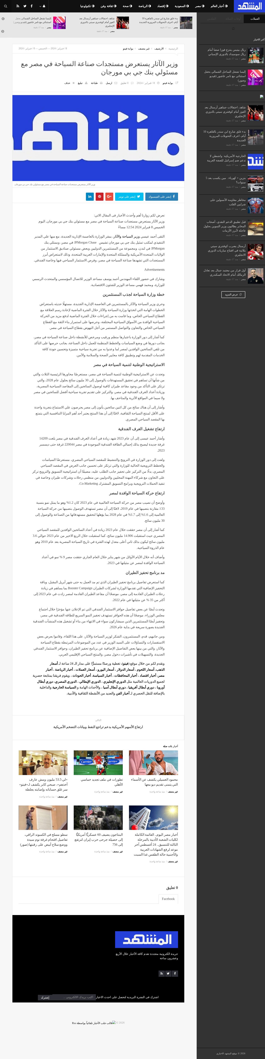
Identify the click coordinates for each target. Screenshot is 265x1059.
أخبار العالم (218, 6)
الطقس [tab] (211, 18)
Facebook (168, 899)
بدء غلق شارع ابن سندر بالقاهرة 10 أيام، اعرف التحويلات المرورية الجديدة (224, 136)
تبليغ (80, 83)
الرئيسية (173, 48)
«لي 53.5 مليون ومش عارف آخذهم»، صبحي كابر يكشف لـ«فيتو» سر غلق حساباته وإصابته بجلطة (43, 784)
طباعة (94, 83)
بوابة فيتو (128, 48)
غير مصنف (144, 48)
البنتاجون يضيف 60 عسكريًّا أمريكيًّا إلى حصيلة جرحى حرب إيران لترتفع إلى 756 (99, 839)
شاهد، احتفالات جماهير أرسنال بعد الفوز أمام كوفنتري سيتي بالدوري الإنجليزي (225, 112)
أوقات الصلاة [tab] (233, 18)
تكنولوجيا (86, 6)
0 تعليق (124, 83)
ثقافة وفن (107, 6)
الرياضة (144, 6)
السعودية (181, 6)
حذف (67, 83)
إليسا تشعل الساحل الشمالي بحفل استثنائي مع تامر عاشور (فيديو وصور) (225, 76)
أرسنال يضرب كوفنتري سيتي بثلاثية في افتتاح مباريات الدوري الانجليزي (227, 250)
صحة (126, 6)
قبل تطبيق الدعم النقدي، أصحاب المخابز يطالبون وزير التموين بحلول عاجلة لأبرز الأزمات (225, 226)
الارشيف (159, 48)
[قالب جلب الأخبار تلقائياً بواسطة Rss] (94, 1022)
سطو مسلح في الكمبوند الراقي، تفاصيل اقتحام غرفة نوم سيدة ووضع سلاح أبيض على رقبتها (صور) (43, 839)
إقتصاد (161, 6)
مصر (198, 6)
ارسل (109, 83)
